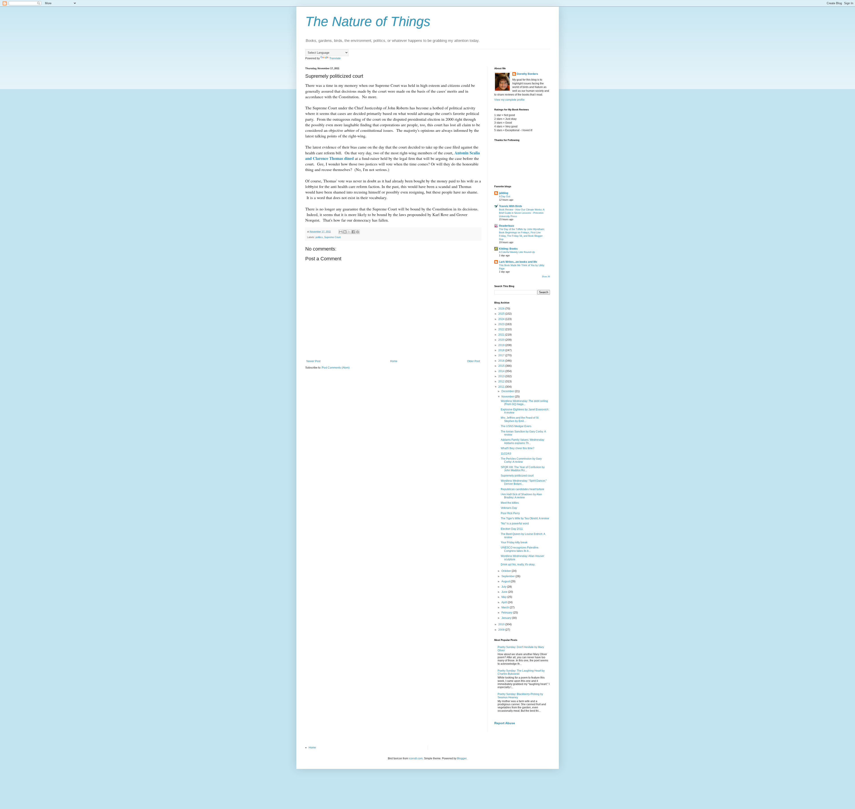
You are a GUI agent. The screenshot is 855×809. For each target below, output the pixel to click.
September (508, 576)
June (504, 591)
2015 (501, 365)
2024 (501, 319)
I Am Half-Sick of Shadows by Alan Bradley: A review (521, 496)
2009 (501, 629)
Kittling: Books (508, 248)
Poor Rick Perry (510, 513)
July (504, 586)
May (504, 597)
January (506, 617)
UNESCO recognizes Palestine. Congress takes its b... (520, 549)
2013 (501, 376)
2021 (501, 334)
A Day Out (504, 196)
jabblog (503, 193)
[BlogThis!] (345, 232)
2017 (501, 355)
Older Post (473, 361)
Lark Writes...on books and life (518, 261)
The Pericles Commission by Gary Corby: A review (521, 460)
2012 (501, 381)
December (508, 391)
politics (319, 237)
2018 (501, 350)
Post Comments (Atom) (336, 367)
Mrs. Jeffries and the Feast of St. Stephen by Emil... (520, 419)
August (506, 581)
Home (393, 361)
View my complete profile (509, 99)
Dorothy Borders (527, 73)
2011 (501, 386)
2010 (501, 624)
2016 (501, 360)
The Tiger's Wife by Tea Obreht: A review (525, 518)
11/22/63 (506, 453)
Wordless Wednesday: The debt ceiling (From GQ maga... (524, 402)
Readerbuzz (506, 225)
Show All (546, 276)
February (507, 612)
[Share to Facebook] (353, 232)
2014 (501, 371)
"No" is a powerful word (515, 523)
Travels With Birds (510, 206)
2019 (501, 345)
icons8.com (416, 758)
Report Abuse (504, 723)
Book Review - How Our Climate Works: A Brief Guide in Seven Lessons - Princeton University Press (521, 213)
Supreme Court (332, 237)
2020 (501, 339)
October (506, 571)
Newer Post (313, 361)
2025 (501, 313)
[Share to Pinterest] (357, 232)
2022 (501, 329)
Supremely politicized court (517, 475)
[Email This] (340, 232)
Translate (335, 58)
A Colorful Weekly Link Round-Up (517, 252)
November (508, 396)
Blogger (461, 758)
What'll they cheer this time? (517, 448)
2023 (501, 324)
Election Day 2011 (512, 528)
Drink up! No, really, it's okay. (518, 564)
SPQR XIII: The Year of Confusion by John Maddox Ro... (523, 469)
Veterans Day (509, 507)
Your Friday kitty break (514, 542)
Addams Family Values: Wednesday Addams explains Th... (522, 441)
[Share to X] (349, 232)
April (504, 602)
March (505, 607)
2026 (501, 308)
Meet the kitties (510, 502)
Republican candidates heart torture (522, 489)
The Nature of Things (367, 21)
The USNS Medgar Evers (516, 426)
